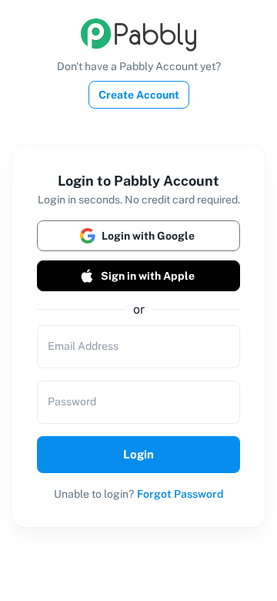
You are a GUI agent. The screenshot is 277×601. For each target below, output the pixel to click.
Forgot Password (180, 494)
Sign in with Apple (148, 276)
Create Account (138, 95)
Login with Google (148, 236)
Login (138, 454)
